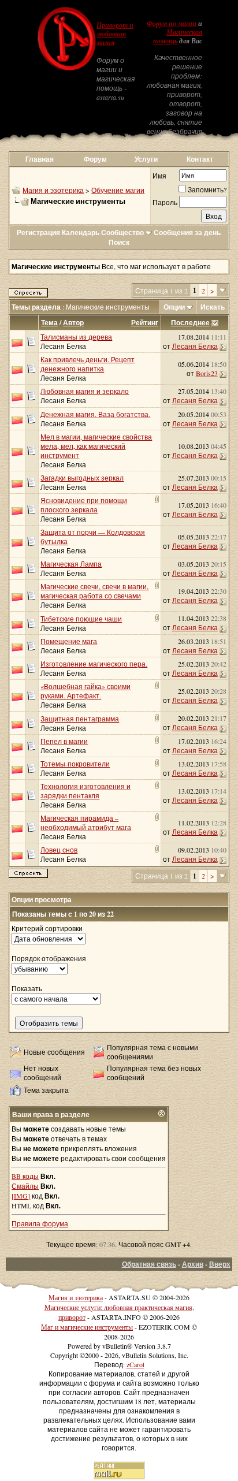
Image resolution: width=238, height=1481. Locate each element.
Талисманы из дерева (76, 336)
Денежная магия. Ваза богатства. (95, 414)
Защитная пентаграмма (79, 718)
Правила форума (40, 1223)
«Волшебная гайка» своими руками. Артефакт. (85, 691)
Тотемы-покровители (75, 763)
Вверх (219, 1264)
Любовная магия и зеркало (84, 391)
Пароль (165, 202)
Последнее (190, 323)
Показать (27, 988)
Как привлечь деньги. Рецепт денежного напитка (87, 364)
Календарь (80, 232)
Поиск (119, 242)
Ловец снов (58, 849)
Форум (95, 159)
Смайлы (25, 1185)
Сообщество (122, 232)
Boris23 (207, 373)
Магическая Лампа (71, 563)
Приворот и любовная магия (114, 34)
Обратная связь (149, 1264)
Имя (159, 175)
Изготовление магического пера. (93, 663)
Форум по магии (171, 24)
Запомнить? (207, 189)
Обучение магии (117, 190)
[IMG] (21, 1195)
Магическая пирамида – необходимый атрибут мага (85, 822)
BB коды (25, 1176)
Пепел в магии (64, 741)
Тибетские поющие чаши (81, 618)
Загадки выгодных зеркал (82, 477)
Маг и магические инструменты (87, 1326)
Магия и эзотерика (53, 190)
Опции (174, 307)
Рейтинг (144, 323)
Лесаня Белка (63, 346)
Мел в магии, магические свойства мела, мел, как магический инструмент (96, 446)
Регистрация (38, 232)
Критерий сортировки (47, 928)
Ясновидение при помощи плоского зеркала (83, 505)
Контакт (200, 159)
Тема (49, 323)
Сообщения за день (187, 232)
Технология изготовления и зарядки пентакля (85, 791)
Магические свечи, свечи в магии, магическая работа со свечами (94, 591)
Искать (212, 307)
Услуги (146, 159)
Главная (39, 159)
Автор (73, 323)
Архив (192, 1264)
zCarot (135, 1364)
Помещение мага (68, 641)
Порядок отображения (49, 958)
